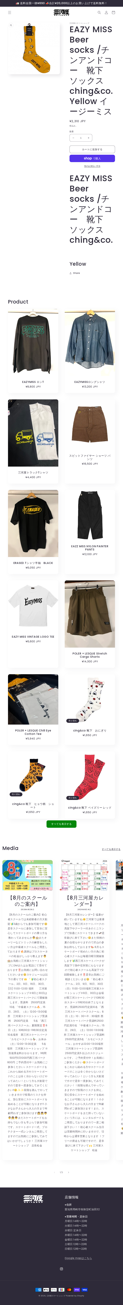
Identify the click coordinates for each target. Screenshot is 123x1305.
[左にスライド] (54, 1172)
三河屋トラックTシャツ (33, 472)
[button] (9, 12)
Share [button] (76, 273)
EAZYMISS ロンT (33, 382)
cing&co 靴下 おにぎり (90, 730)
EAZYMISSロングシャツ (89, 382)
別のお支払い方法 (92, 166)
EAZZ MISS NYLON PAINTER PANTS (89, 548)
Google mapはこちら (78, 1258)
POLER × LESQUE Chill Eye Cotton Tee (33, 732)
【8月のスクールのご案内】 (27, 901)
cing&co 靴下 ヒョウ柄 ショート (33, 805)
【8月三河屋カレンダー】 (84, 901)
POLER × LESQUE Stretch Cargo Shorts (90, 655)
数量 (72, 131)
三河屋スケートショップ (56, 1296)
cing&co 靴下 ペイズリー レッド (90, 807)
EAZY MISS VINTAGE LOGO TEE (33, 636)
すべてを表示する (61, 824)
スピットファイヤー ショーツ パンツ (90, 457)
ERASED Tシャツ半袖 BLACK (33, 563)
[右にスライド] (68, 1172)
